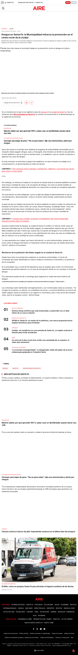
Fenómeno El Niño (25, 619)
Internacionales (9, 608)
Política (73, 604)
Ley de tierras (67, 619)
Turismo (29, 612)
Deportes (50, 608)
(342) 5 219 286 (46, 645)
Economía (64, 604)
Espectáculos (39, 608)
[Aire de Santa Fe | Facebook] (34, 629)
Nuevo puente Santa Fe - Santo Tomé (39, 623)
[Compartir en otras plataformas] (31, 103)
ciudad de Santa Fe (58, 112)
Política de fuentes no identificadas (40, 633)
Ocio (34, 615)
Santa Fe (15, 368)
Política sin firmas (69, 633)
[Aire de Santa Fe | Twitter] (37, 629)
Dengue (5, 368)
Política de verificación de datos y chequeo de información (22, 637)
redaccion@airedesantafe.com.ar (61, 645)
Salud (12, 28)
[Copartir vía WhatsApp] (26, 103)
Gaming (53, 612)
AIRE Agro (29, 608)
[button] (12, 8)
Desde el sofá (69, 608)
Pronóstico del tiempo (42, 619)
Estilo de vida (8, 612)
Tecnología (20, 612)
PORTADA (4, 28)
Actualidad (48, 604)
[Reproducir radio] (2, 2)
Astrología (44, 612)
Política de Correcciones (11, 633)
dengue (44, 112)
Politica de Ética (23, 633)
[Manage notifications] (73, 650)
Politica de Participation (47, 637)
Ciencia (21, 608)
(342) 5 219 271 (23, 645)
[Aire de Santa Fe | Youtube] (44, 629)
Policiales (39, 604)
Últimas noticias (18, 604)
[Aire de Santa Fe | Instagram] (41, 629)
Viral (37, 612)
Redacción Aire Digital (9, 98)
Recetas (59, 608)
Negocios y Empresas (66, 612)
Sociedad (41, 615)
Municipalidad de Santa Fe (32, 368)
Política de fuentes (57, 633)
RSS (72, 637)
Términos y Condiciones (62, 637)
